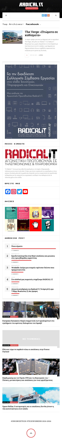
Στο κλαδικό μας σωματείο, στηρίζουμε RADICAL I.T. (32, 279)
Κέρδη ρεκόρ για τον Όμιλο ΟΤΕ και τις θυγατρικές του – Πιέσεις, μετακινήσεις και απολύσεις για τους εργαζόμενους (27, 379)
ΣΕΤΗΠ (13, 277)
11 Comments (15, 250)
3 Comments (14, 274)
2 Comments (14, 283)
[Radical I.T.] (31, 6)
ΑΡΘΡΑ (41, 55)
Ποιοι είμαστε (16, 246)
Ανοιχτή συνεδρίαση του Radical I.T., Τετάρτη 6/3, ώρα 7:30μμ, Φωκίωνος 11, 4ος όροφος (32, 290)
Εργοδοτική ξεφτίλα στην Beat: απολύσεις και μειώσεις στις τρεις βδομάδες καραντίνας (33, 257)
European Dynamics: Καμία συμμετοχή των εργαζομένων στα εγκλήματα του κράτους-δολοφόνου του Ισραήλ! (28, 322)
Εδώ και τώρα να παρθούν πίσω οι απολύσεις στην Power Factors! (25, 350)
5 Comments (14, 262)
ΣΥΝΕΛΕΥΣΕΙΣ (14, 287)
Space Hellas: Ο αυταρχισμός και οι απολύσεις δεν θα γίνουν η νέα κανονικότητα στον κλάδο (28, 407)
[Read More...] (27, 55)
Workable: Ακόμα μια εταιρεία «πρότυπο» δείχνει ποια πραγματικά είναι (32, 269)
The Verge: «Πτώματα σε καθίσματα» (41, 33)
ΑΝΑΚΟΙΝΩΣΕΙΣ (15, 244)
